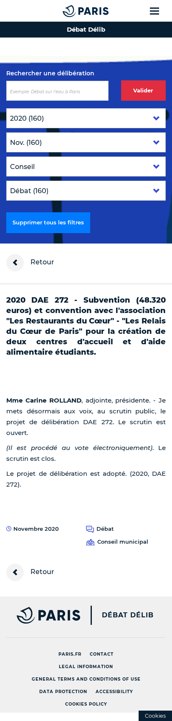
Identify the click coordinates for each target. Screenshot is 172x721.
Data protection (63, 691)
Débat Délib (128, 615)
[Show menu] (159, 11)
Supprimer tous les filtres (48, 222)
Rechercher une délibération (50, 73)
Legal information (86, 666)
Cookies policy (86, 704)
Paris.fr (69, 654)
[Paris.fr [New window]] (40, 615)
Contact (102, 654)
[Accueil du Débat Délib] (69, 11)
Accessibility (114, 691)
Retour (41, 262)
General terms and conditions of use (86, 679)
